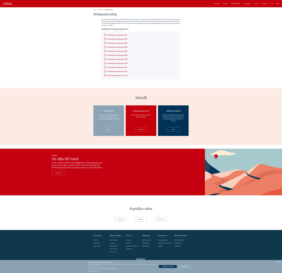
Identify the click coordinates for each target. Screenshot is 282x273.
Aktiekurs (160, 246)
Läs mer (109, 129)
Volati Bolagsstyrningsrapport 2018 (117, 63)
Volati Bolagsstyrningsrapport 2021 (117, 51)
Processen (128, 243)
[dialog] (141, 266)
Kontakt (264, 3)
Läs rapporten (141, 129)
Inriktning (128, 240)
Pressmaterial (177, 243)
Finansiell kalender (163, 240)
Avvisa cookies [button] (185, 266)
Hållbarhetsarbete (146, 240)
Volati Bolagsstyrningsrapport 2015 (117, 75)
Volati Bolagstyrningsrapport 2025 (117, 35)
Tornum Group (113, 251)
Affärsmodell (96, 243)
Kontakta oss (58, 172)
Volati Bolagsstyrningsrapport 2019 (117, 59)
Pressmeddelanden (179, 240)
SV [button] (277, 3)
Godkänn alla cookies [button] (168, 266)
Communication (114, 240)
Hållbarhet (140, 219)
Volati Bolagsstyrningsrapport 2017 (117, 67)
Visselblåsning (145, 246)
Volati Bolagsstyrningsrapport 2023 (117, 43)
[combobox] (278, 262)
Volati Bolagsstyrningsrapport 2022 (117, 47)
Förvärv (225, 3)
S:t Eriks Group (113, 248)
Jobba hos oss (96, 246)
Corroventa (112, 243)
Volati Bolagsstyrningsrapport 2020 (117, 55)
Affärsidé (95, 240)
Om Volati (216, 3)
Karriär (256, 3)
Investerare (247, 3)
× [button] (280, 261)
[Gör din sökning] (271, 4)
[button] (122, 271)
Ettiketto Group (114, 246)
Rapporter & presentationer (165, 243)
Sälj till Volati (161, 219)
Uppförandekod (146, 243)
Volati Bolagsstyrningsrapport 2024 (117, 39)
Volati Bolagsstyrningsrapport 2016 (117, 71)
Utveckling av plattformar (132, 246)
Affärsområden (235, 3)
